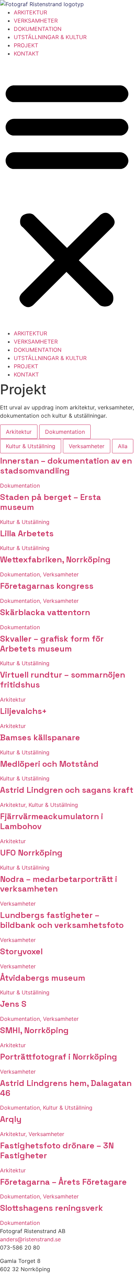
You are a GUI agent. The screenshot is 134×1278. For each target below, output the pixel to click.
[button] (67, 193)
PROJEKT (26, 45)
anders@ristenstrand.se (30, 1239)
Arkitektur (19, 431)
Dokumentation (65, 431)
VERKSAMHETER (36, 20)
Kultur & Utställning (30, 446)
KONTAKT (26, 53)
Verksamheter (86, 446)
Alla (122, 446)
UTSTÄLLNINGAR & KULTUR (50, 37)
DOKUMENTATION (38, 28)
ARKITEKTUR (30, 12)
